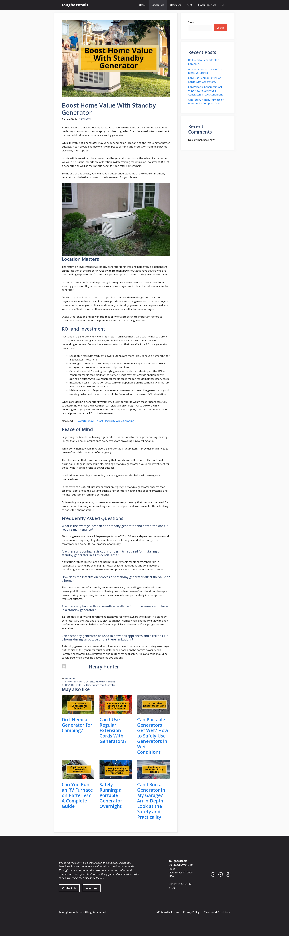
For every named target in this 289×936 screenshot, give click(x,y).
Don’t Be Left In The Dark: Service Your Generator (90, 685)
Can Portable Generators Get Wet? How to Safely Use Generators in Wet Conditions (152, 735)
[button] (223, 5)
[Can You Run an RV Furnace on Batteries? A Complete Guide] (78, 777)
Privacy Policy (191, 912)
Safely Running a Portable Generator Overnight (110, 795)
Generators (158, 4)
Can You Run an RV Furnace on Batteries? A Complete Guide (77, 795)
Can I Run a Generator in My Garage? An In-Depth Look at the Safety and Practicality (151, 800)
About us (91, 888)
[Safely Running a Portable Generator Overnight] (115, 777)
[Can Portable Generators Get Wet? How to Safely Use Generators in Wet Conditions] (153, 712)
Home (142, 4)
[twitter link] (220, 874)
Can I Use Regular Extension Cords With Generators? (112, 730)
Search (192, 22)
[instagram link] (213, 874)
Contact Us (69, 888)
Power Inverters (207, 4)
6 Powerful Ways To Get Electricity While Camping (104, 421)
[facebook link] (228, 874)
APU (189, 4)
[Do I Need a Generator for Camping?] (78, 712)
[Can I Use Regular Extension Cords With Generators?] (115, 712)
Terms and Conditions (217, 912)
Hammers (175, 4)
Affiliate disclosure (167, 912)
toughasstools (75, 4)
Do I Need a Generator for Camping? (77, 724)
